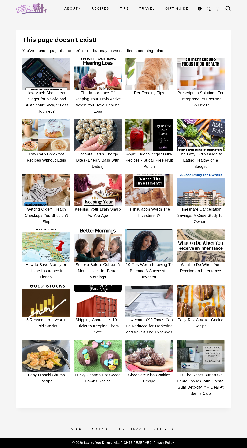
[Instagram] (217, 9)
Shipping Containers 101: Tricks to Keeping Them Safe (97, 326)
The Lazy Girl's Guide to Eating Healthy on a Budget (200, 160)
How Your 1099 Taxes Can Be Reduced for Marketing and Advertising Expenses (149, 326)
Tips (124, 8)
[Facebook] (200, 9)
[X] (208, 9)
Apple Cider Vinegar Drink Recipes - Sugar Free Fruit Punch (149, 160)
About (78, 429)
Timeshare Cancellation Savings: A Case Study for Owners (200, 215)
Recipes (100, 8)
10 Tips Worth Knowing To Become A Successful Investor (149, 270)
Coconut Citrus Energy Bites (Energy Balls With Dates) (97, 160)
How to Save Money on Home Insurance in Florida (46, 270)
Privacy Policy (163, 442)
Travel (147, 8)
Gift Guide (177, 8)
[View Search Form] (228, 9)
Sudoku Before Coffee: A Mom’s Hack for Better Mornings (98, 270)
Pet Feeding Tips (149, 93)
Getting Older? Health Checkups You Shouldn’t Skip (46, 215)
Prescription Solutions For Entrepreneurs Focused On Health (200, 99)
